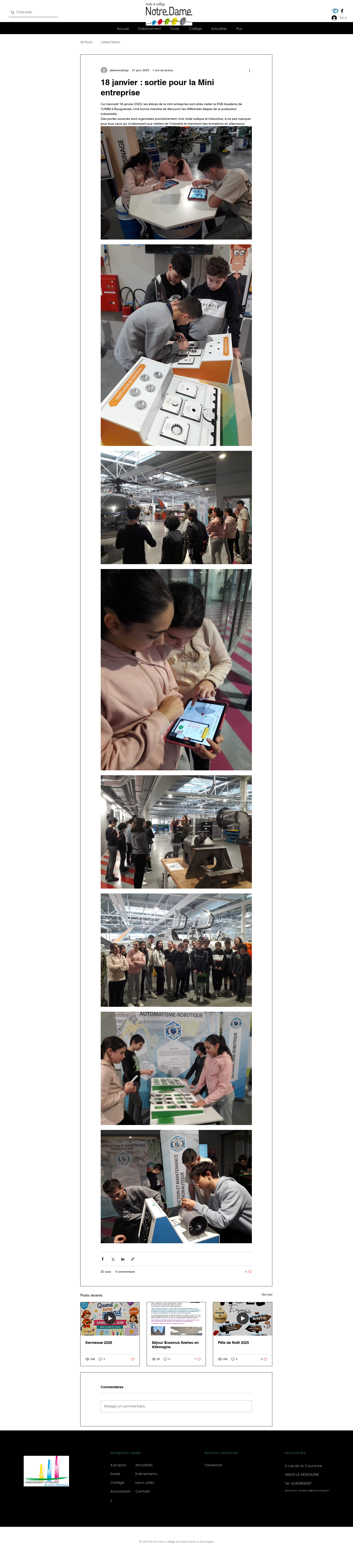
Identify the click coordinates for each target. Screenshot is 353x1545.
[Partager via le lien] (133, 1259)
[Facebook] (342, 11)
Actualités (144, 1465)
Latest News (110, 42)
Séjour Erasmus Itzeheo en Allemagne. (175, 1344)
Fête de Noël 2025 (233, 1342)
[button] (239, 29)
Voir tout (267, 1294)
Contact (142, 1491)
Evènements (146, 1473)
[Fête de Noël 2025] (242, 1318)
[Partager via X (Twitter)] (113, 1259)
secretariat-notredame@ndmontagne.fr (307, 1490)
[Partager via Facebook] (103, 1259)
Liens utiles (144, 1482)
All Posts (86, 42)
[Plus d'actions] (249, 70)
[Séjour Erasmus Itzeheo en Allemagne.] (176, 1318)
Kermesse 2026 (98, 1342)
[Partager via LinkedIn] (123, 1259)
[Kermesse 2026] (110, 1318)
